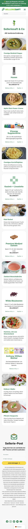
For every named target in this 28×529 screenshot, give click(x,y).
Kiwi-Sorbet (8, 219)
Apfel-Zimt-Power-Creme (14, 108)
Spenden (22, 502)
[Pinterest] (14, 521)
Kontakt (17, 502)
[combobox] (14, 13)
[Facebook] (7, 521)
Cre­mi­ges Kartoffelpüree (13, 162)
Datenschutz (7, 502)
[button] (24, 9)
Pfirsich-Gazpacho (11, 416)
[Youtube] (21, 521)
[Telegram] (17, 521)
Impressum (12, 502)
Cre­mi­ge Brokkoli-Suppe (13, 53)
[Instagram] (10, 521)
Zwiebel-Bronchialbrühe (13, 276)
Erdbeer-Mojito (9, 389)
